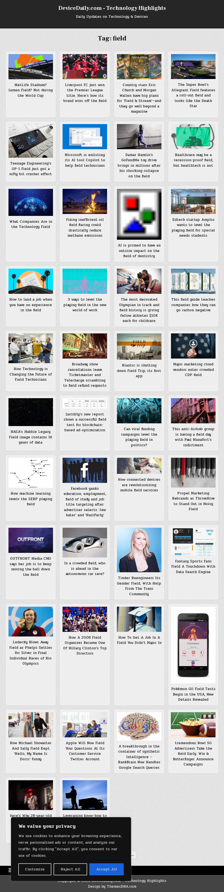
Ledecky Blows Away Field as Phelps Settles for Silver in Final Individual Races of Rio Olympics (30, 652)
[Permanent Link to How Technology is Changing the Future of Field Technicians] (30, 348)
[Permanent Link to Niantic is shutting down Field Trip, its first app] (139, 346)
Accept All (106, 869)
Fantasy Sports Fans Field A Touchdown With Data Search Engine (193, 567)
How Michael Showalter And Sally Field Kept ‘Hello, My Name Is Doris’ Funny (31, 751)
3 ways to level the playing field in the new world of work (85, 305)
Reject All (70, 869)
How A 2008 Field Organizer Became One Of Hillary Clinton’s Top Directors (85, 645)
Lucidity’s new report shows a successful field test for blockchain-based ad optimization (85, 422)
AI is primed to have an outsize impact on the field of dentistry (139, 251)
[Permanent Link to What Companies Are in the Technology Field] (30, 202)
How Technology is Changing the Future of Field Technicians (31, 374)
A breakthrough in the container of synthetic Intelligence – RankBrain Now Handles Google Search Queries (139, 757)
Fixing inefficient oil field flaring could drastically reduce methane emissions (85, 228)
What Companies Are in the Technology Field (30, 224)
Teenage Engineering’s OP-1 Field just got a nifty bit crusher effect (30, 169)
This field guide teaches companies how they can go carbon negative (193, 305)
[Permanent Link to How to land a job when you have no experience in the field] (30, 281)
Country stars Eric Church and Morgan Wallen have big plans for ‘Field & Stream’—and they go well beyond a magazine (139, 98)
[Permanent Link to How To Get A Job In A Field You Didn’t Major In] (139, 619)
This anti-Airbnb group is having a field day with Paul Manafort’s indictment (193, 437)
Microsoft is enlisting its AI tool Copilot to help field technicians (85, 160)
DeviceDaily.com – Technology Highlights (112, 8)
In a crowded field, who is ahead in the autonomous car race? (84, 569)
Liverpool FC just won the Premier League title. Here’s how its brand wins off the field (85, 93)
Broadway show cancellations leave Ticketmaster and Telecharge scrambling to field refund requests (85, 375)
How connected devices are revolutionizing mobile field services (139, 485)
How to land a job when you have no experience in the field (30, 305)
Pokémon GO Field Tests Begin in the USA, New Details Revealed (193, 694)
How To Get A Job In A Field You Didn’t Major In (139, 640)
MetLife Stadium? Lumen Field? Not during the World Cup (30, 90)
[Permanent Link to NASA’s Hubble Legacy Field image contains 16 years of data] (30, 412)
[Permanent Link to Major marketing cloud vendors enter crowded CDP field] (193, 346)
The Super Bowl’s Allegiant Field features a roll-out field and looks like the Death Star (193, 95)
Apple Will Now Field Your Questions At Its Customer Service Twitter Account (85, 751)
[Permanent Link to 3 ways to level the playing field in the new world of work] (85, 281)
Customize (35, 869)
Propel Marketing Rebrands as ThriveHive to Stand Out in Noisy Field (193, 501)
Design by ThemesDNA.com (112, 886)
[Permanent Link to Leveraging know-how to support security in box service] (85, 795)
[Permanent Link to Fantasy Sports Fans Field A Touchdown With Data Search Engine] (193, 542)
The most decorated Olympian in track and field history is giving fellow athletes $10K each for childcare (139, 310)
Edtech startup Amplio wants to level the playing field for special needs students (193, 228)
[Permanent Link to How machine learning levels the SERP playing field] (30, 473)
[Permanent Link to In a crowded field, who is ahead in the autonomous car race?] (85, 543)
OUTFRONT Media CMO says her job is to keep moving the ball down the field (31, 566)
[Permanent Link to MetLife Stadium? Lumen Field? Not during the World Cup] (30, 66)
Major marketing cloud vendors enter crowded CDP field (193, 370)
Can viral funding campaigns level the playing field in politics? (139, 437)
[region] (71, 849)
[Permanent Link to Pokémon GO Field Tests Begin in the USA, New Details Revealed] (193, 645)
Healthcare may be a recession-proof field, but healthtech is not (193, 160)
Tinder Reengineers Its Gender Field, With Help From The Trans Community (139, 586)
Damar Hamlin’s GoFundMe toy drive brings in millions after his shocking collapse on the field (139, 165)
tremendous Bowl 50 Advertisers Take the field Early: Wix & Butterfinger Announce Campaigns (193, 753)
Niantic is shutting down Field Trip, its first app (139, 371)
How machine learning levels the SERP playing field (30, 499)
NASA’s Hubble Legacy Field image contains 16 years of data (30, 437)
